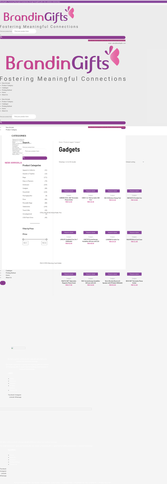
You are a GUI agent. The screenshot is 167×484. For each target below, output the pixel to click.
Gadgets (25, 188)
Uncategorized (27, 214)
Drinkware (26, 185)
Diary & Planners (28, 181)
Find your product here (6, 31)
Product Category (7, 85)
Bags (24, 177)
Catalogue (5, 88)
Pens (24, 199)
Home (4, 92)
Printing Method (7, 90)
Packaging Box (27, 195)
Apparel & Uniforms (29, 170)
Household (26, 192)
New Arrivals (6, 83)
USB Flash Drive (28, 217)
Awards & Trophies (29, 174)
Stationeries (26, 206)
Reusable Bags (27, 203)
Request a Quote (68, 191)
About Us (5, 95)
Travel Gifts (26, 210)
